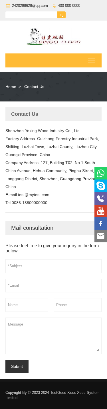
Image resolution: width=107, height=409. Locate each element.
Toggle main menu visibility (92, 60)
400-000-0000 (69, 5)
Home (10, 86)
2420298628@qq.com (30, 5)
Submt (17, 366)
